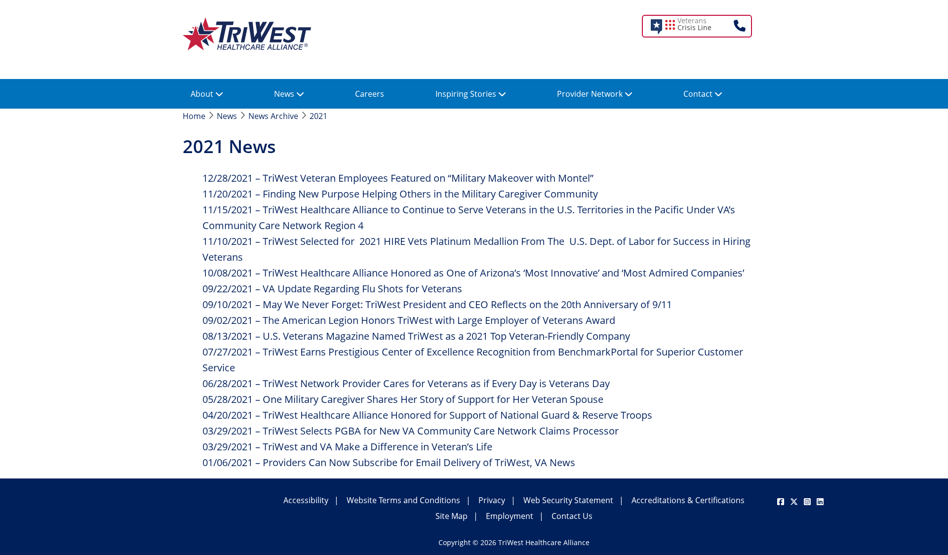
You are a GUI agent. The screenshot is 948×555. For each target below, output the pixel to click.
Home (194, 116)
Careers (369, 93)
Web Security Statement (568, 500)
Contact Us (572, 516)
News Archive (273, 116)
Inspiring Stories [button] (466, 93)
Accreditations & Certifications (688, 500)
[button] (703, 26)
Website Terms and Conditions (403, 500)
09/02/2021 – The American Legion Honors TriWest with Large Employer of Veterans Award (408, 320)
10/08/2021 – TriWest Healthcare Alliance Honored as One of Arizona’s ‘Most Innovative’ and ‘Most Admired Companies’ (473, 272)
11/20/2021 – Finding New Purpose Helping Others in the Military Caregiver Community (400, 193)
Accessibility (305, 500)
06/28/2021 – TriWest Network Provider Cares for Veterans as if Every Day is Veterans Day (406, 383)
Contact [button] (698, 93)
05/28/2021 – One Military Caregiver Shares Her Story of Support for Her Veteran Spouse (402, 399)
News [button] (285, 93)
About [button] (203, 93)
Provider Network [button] (591, 93)
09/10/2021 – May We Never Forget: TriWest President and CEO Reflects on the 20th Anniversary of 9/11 (437, 304)
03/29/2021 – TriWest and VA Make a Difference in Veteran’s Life (347, 446)
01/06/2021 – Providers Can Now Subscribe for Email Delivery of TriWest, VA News (388, 462)
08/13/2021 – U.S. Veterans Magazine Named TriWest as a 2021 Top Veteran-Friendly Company (416, 336)
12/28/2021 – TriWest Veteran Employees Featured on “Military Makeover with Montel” (397, 178)
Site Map (451, 516)
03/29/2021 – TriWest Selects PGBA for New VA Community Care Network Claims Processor (410, 430)
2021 (318, 116)
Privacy (491, 500)
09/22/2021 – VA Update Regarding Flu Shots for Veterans (332, 288)
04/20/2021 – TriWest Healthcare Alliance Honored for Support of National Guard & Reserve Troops (427, 415)
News (227, 116)
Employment (509, 516)
